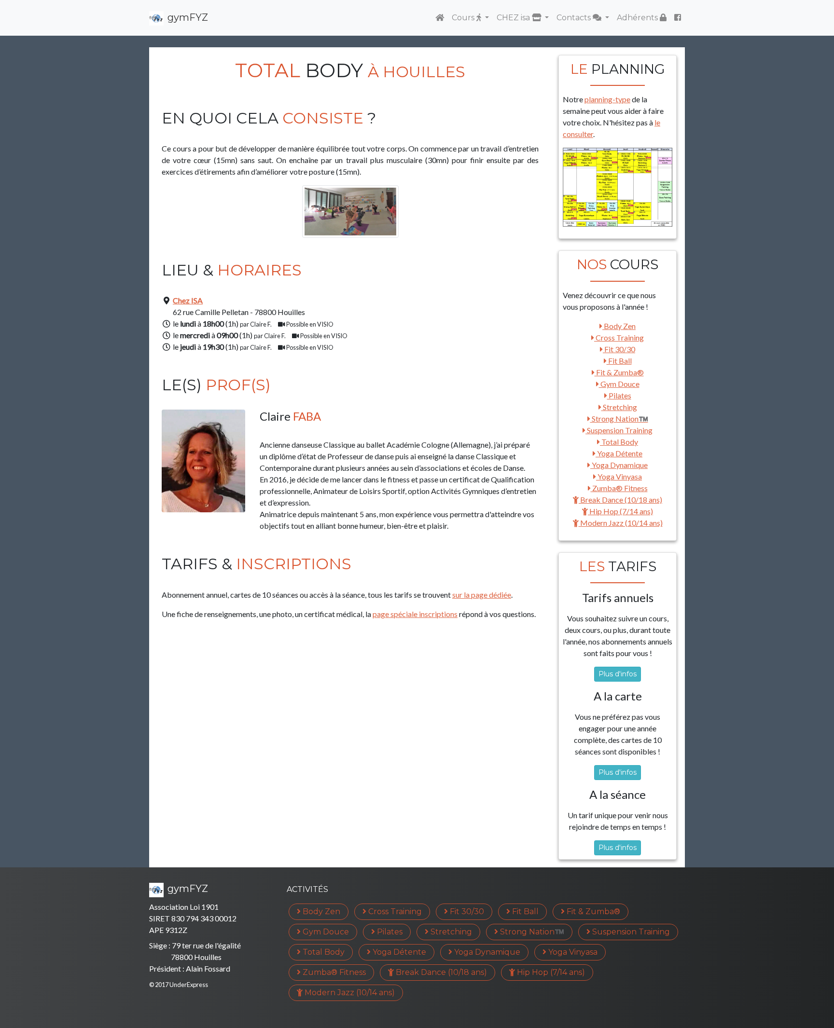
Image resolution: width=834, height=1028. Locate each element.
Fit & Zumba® (619, 372)
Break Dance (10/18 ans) (620, 499)
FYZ (187, 17)
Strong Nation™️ (619, 418)
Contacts (574, 17)
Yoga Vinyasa (619, 476)
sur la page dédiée (481, 594)
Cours (464, 17)
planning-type (607, 99)
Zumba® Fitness (619, 488)
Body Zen (619, 325)
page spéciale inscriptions (415, 613)
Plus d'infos (617, 674)
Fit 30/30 (619, 349)
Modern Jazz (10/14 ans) (621, 522)
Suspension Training (619, 430)
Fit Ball (619, 360)
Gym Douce (619, 383)
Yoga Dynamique (619, 464)
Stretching (619, 406)
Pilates (619, 395)
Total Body (619, 441)
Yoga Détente (619, 453)
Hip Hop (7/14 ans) (620, 511)
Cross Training (619, 337)
